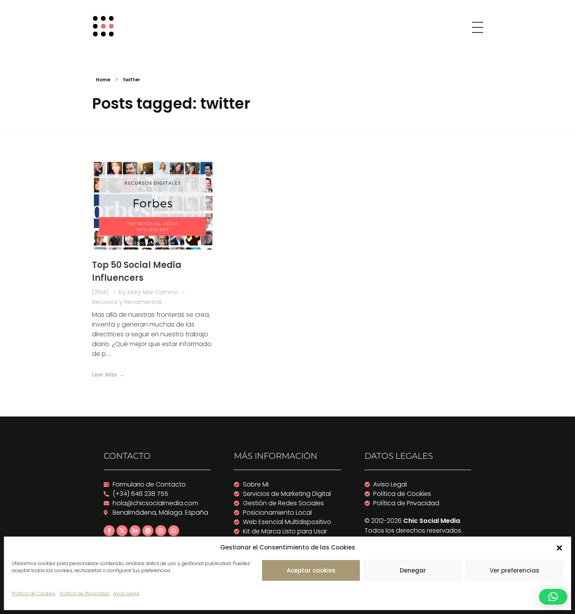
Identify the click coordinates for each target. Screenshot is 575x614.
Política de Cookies (34, 593)
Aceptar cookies (311, 570)
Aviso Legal (126, 593)
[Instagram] (160, 530)
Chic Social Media (431, 520)
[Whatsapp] (173, 530)
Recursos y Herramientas (127, 302)
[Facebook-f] (109, 530)
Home (103, 79)
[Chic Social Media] (106, 26)
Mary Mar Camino (153, 292)
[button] (559, 547)
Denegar (413, 570)
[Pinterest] (147, 530)
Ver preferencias (514, 570)
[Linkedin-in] (134, 530)
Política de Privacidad (84, 593)
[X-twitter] (122, 530)
